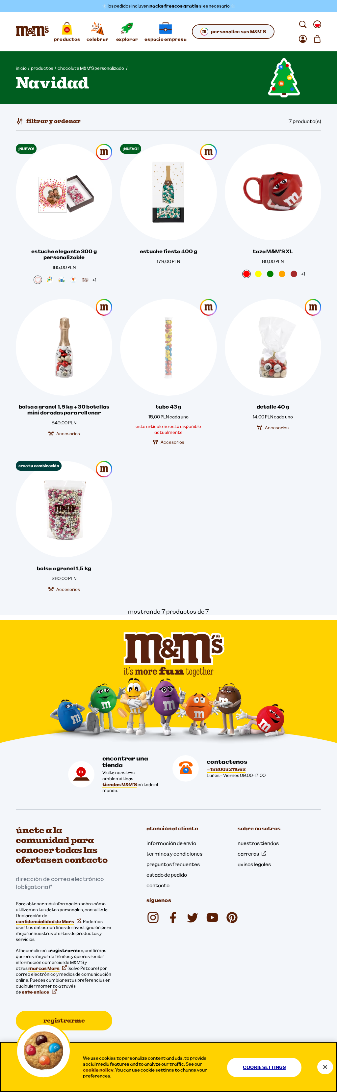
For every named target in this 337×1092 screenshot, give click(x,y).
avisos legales (254, 864)
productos (42, 68)
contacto (157, 885)
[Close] (325, 1067)
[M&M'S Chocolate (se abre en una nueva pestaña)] (232, 917)
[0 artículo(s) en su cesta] (317, 38)
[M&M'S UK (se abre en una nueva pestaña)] (173, 917)
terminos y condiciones (174, 854)
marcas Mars (44, 968)
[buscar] (302, 24)
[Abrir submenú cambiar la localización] (317, 24)
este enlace (35, 992)
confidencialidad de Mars (45, 921)
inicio (21, 68)
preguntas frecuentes (173, 864)
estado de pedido (166, 875)
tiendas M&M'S (119, 784)
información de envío (171, 843)
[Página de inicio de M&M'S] (32, 31)
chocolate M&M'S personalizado (91, 68)
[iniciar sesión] (302, 38)
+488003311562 (226, 769)
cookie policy (98, 1070)
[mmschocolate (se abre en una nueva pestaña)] (153, 917)
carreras (248, 854)
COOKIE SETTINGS (264, 1067)
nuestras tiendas (258, 843)
